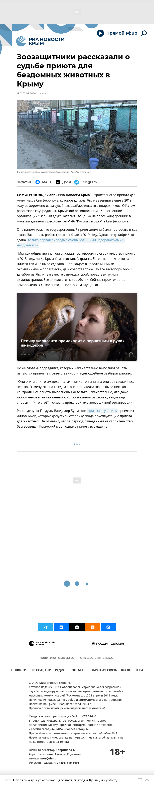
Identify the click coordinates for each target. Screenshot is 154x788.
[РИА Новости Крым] (40, 41)
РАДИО (60, 670)
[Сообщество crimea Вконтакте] (61, 627)
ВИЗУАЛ (108, 658)
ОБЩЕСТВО (66, 658)
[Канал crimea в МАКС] (108, 627)
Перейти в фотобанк (81, 172)
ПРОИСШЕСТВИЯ (88, 658)
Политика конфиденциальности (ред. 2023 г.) (60, 704)
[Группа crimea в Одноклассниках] (92, 627)
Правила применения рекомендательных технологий (67, 708)
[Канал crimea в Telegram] (45, 627)
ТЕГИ (139, 670)
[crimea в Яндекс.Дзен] (77, 627)
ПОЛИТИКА (48, 658)
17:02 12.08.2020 (26, 93)
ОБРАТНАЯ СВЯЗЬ (103, 670)
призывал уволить (102, 410)
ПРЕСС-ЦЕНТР (40, 670)
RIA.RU (126, 670)
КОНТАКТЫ (78, 670)
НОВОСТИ (18, 670)
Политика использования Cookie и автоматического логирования (76, 700)
